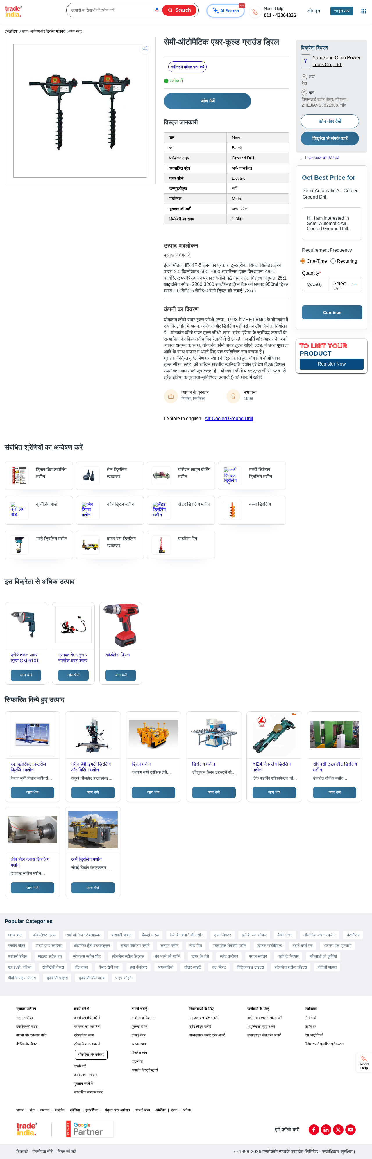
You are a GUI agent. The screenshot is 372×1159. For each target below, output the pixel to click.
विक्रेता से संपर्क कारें (330, 138)
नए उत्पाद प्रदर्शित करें (203, 1018)
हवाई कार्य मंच (303, 945)
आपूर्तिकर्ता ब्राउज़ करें (261, 1027)
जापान (20, 1110)
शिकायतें (22, 1151)
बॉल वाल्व (81, 967)
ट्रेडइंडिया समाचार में (87, 1044)
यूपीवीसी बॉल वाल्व (91, 978)
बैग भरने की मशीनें (167, 956)
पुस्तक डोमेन (139, 1027)
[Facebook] (314, 1129)
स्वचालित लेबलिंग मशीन (229, 945)
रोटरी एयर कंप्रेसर (49, 945)
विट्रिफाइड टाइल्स (250, 967)
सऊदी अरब (142, 1110)
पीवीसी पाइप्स (327, 967)
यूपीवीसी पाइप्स (57, 978)
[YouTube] (350, 1129)
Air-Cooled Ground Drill (229, 418)
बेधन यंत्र (75, 31)
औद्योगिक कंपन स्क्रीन (319, 935)
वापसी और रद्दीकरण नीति (31, 1035)
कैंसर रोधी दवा (109, 967)
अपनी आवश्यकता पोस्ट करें (264, 1018)
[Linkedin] (326, 1129)
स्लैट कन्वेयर (229, 956)
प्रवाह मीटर (16, 945)
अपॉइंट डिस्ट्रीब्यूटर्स (145, 1070)
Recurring (347, 261)
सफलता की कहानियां (87, 1027)
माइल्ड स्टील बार (50, 956)
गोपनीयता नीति (42, 1151)
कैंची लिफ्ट (285, 935)
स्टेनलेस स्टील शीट (87, 956)
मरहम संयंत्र (258, 956)
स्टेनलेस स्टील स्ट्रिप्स (128, 956)
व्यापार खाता (139, 1044)
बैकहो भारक (150, 935)
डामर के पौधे (200, 956)
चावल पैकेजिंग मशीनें (135, 945)
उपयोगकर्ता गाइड (26, 1027)
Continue (332, 312)
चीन (32, 1110)
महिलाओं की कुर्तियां (323, 956)
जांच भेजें (208, 100)
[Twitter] (338, 1129)
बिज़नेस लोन (139, 1053)
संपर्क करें (80, 1066)
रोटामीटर (352, 935)
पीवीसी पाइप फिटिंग (22, 978)
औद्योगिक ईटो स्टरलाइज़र (91, 945)
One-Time (317, 261)
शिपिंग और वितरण (27, 1044)
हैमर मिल (195, 945)
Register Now (332, 363)
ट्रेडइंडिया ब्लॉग (84, 1035)
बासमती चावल (121, 935)
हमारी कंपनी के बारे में (87, 1018)
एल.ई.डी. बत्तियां (19, 967)
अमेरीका (160, 1110)
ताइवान (44, 1110)
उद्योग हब (310, 1027)
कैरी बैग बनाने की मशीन (186, 935)
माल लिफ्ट (219, 967)
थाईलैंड (59, 1110)
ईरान (174, 1110)
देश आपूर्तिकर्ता (314, 1035)
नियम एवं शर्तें (67, 1151)
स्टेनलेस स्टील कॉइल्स (291, 967)
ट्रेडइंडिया (11, 31)
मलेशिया (75, 1110)
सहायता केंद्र (24, 1018)
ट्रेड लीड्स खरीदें (200, 1027)
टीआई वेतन (139, 1035)
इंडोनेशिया (91, 1110)
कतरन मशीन (169, 945)
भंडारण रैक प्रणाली (337, 945)
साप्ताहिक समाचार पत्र (88, 1092)
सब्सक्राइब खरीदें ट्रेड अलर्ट (207, 1035)
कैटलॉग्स (137, 1061)
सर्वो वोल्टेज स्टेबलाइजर (83, 935)
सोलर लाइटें (192, 967)
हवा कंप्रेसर (138, 967)
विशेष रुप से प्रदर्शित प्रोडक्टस (324, 1044)
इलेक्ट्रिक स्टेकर (254, 935)
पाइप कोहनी (124, 978)
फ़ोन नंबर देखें (330, 121)
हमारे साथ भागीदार (85, 1075)
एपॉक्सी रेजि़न (17, 956)
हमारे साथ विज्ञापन (143, 1018)
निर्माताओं (310, 1018)
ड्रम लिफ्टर (222, 935)
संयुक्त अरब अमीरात (117, 1110)
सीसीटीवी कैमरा (53, 967)
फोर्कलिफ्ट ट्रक (44, 935)
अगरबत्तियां (165, 967)
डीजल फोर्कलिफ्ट (269, 945)
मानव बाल (15, 935)
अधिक (187, 1110)
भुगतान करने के (83, 1083)
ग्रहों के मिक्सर (288, 956)
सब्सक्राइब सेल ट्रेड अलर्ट (264, 1035)
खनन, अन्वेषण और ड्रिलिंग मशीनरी (43, 31)
